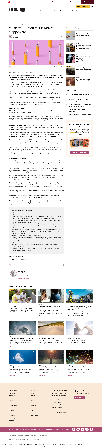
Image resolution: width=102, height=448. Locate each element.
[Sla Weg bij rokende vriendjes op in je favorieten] (62, 323)
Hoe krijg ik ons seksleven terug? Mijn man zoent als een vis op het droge (80, 105)
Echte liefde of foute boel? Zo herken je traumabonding (79, 100)
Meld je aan (78, 397)
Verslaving (21, 24)
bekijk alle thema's (24, 259)
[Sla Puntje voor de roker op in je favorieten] (34, 351)
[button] (87, 2)
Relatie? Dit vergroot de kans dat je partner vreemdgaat (80, 115)
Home (10, 24)
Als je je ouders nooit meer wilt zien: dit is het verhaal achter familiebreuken (80, 95)
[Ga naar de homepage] (17, 10)
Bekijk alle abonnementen (79, 152)
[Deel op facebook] (58, 37)
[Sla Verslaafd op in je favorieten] (34, 291)
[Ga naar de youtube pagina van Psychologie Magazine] (82, 429)
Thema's (15, 24)
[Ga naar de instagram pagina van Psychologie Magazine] (87, 429)
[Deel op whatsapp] (63, 37)
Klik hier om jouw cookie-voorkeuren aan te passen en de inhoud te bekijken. (69, 444)
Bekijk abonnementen (83, 6)
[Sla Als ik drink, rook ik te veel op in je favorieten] (62, 351)
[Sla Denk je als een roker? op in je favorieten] (91, 323)
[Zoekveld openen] (92, 6)
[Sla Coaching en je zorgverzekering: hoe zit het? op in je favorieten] (62, 291)
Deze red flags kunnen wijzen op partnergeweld (77, 110)
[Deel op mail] (61, 37)
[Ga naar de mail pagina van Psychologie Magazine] (78, 429)
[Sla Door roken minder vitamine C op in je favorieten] (91, 351)
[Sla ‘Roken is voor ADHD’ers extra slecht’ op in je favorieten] (34, 323)
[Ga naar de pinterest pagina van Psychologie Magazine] (91, 429)
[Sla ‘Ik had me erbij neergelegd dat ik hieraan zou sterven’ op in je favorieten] (73, 67)
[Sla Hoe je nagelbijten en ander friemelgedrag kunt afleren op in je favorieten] (73, 78)
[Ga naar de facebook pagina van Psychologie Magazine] (73, 429)
